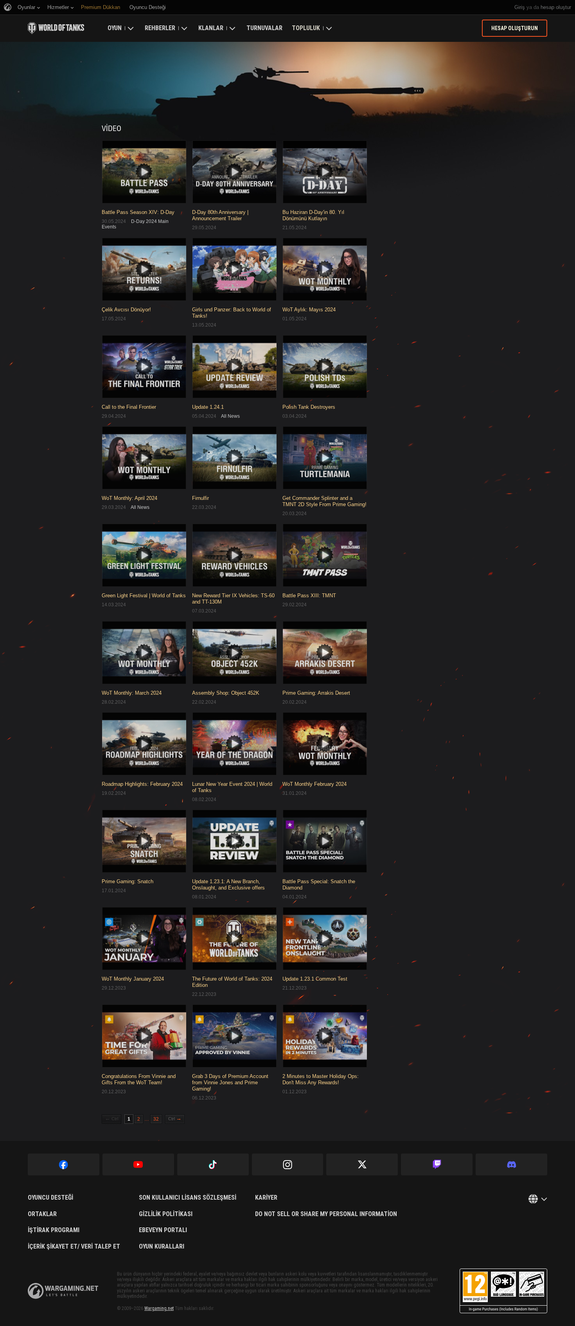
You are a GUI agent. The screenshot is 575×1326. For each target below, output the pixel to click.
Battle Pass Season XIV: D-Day (138, 212)
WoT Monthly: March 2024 (132, 693)
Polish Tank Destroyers (308, 407)
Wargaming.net (159, 1308)
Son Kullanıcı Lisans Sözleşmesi (187, 1197)
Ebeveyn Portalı (163, 1230)
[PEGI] (503, 1291)
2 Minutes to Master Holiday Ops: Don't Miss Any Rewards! (320, 1079)
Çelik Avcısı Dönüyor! (126, 310)
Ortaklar (42, 1214)
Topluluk (306, 28)
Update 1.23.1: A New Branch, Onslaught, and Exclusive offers (228, 885)
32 (156, 1119)
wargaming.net (63, 1291)
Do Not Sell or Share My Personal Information (326, 1214)
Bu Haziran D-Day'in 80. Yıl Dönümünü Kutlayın (313, 215)
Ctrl (111, 1118)
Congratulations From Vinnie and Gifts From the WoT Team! (139, 1079)
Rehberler (160, 28)
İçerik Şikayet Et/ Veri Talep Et (74, 1246)
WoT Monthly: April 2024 (129, 498)
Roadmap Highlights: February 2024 (142, 784)
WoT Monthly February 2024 (314, 784)
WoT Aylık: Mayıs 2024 (309, 310)
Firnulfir (200, 498)
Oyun (115, 28)
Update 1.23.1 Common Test (314, 979)
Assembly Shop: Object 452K (225, 693)
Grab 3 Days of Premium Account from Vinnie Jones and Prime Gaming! (230, 1082)
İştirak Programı (53, 1230)
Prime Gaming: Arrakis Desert (316, 693)
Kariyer (266, 1197)
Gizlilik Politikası (165, 1214)
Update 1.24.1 (208, 407)
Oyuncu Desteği (50, 1197)
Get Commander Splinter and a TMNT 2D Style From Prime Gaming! (324, 501)
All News (230, 416)
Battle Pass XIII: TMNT (309, 595)
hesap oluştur (556, 7)
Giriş (519, 7)
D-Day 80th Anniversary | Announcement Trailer (220, 215)
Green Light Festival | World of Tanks (144, 595)
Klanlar (210, 28)
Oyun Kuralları (161, 1246)
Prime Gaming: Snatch (127, 881)
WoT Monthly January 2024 (133, 979)
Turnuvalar (264, 28)
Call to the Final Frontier (129, 407)
